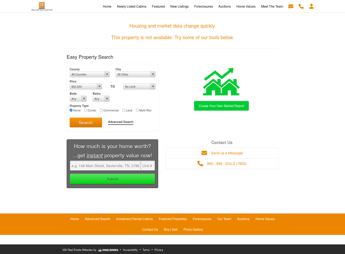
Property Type (79, 106)
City (118, 69)
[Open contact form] (290, 6)
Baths (97, 93)
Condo (91, 110)
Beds (73, 93)
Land (128, 110)
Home (76, 110)
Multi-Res (145, 110)
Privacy (159, 250)
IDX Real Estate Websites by (80, 250)
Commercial (111, 110)
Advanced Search (120, 121)
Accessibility (130, 250)
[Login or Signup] (311, 6)
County (75, 69)
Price (73, 81)
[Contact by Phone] (301, 6)
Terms (146, 250)
